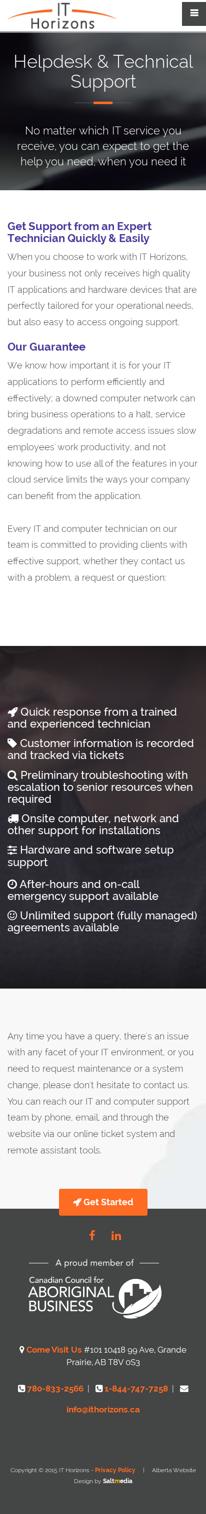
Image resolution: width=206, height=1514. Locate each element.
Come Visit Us (55, 1350)
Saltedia (117, 1481)
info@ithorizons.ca (103, 1409)
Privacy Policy (115, 1470)
